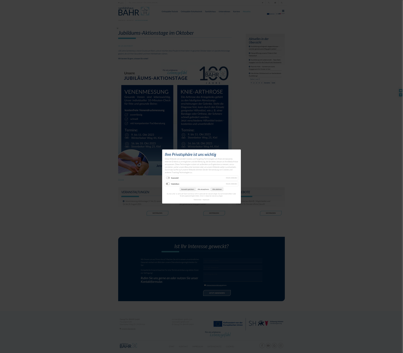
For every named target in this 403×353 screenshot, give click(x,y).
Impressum (206, 199)
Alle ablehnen (217, 189)
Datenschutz (197, 199)
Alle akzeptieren (203, 189)
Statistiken (175, 184)
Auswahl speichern (187, 189)
